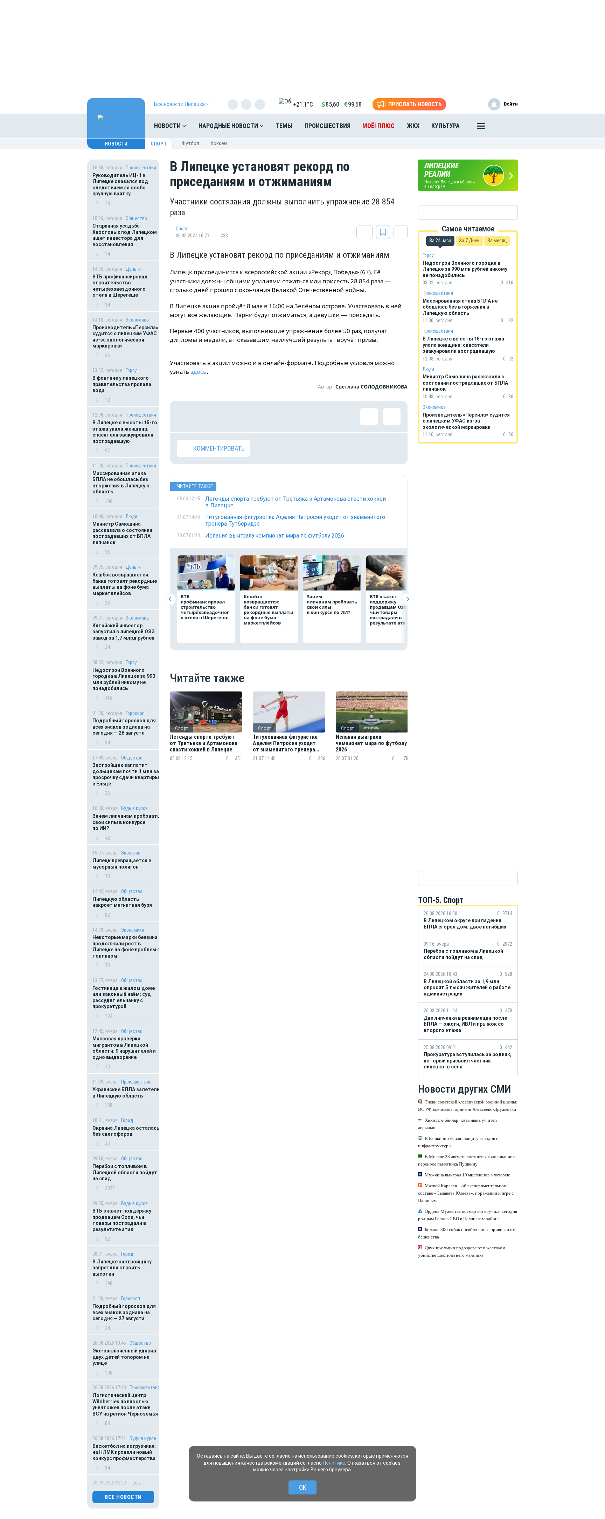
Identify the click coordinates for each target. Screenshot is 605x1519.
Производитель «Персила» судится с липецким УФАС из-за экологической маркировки (125, 337)
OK (302, 1488)
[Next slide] (407, 599)
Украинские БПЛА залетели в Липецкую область (126, 1093)
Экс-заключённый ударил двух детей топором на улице (124, 1357)
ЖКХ (413, 125)
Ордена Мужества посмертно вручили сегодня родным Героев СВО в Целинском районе (467, 1215)
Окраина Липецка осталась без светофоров (125, 1131)
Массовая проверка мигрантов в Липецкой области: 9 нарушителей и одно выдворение (124, 1048)
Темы (284, 125)
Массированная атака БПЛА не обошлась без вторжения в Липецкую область (120, 483)
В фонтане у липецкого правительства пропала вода (121, 384)
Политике (334, 1463)
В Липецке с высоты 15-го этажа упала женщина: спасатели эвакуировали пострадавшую (124, 432)
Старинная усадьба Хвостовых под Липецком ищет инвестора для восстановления (124, 235)
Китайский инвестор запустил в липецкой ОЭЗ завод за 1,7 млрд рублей (123, 632)
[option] (206, 734)
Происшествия (327, 125)
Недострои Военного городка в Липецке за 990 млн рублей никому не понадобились (123, 679)
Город (132, 370)
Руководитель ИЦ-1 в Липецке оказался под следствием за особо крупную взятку (120, 185)
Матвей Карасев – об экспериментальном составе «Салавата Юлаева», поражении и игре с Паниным (466, 1193)
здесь (198, 371)
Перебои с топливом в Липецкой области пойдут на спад (124, 1172)
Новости (168, 125)
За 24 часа (440, 240)
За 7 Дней (469, 240)
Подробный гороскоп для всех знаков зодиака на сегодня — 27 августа (124, 1312)
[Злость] (299, 416)
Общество (136, 218)
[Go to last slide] (170, 599)
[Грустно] (276, 416)
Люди (131, 516)
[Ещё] (481, 127)
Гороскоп (135, 713)
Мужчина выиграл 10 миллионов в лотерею (467, 1174)
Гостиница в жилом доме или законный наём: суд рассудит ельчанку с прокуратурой (123, 997)
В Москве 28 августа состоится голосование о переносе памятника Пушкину (467, 1160)
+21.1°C (303, 104)
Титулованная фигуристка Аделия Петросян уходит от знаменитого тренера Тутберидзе (285, 743)
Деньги (133, 269)
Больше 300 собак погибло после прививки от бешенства (466, 1233)
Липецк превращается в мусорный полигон (121, 864)
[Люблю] (231, 416)
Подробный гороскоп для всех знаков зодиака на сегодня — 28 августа (124, 727)
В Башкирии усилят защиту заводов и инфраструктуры (458, 1142)
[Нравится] (185, 416)
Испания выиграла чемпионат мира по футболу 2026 (371, 743)
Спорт (159, 144)
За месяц (497, 240)
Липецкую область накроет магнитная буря (122, 902)
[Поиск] (505, 126)
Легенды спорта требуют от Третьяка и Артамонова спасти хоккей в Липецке (203, 743)
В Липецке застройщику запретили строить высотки (122, 1268)
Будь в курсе (134, 808)
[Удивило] (254, 416)
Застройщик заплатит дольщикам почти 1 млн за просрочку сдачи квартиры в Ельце (125, 774)
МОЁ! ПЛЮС (378, 125)
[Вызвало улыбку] (208, 416)
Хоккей (218, 143)
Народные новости (229, 125)
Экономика (137, 320)
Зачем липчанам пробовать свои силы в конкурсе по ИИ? (126, 822)
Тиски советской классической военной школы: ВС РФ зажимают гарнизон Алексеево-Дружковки (467, 1105)
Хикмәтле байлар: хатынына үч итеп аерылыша (457, 1124)
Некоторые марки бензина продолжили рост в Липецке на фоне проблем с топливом (126, 946)
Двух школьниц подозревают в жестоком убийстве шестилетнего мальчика (461, 1251)
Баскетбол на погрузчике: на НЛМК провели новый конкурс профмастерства (124, 1452)
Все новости (123, 1497)
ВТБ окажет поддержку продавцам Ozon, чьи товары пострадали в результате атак (121, 1220)
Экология (130, 853)
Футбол (190, 143)
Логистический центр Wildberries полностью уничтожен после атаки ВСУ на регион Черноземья (125, 1404)
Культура (445, 125)
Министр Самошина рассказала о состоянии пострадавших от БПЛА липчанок (122, 533)
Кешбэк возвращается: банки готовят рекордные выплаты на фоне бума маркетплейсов (124, 584)
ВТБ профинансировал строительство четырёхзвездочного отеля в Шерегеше (119, 286)
